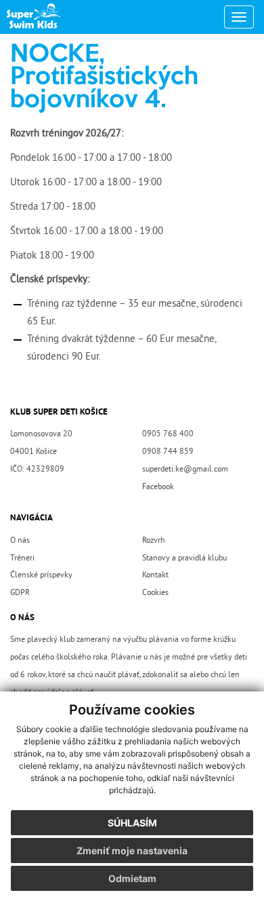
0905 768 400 (168, 434)
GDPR (20, 593)
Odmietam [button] (132, 878)
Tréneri (22, 558)
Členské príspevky (41, 575)
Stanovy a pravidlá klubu (184, 558)
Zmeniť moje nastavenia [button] (132, 850)
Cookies (155, 593)
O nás (20, 540)
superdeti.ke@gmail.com (185, 469)
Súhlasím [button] (132, 822)
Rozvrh (153, 540)
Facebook (158, 487)
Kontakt (155, 575)
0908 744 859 (168, 451)
